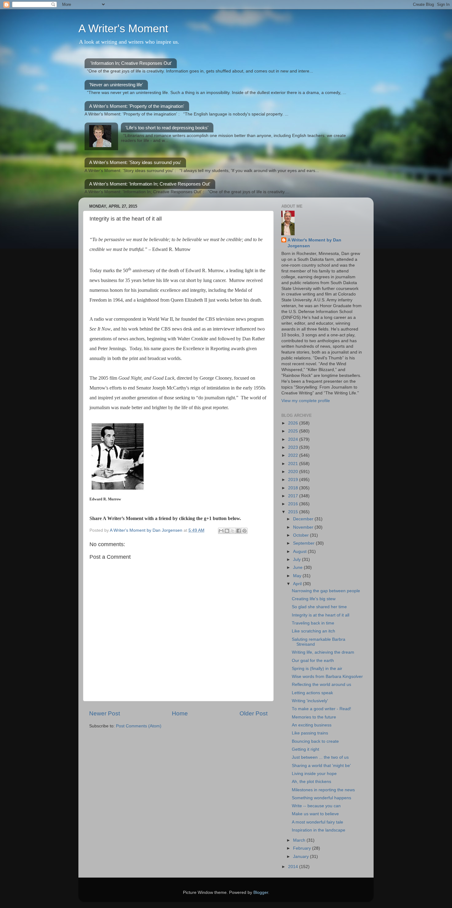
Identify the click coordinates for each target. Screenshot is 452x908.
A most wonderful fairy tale (317, 822)
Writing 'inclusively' (310, 701)
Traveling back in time (313, 623)
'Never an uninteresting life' (116, 84)
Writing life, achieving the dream (323, 652)
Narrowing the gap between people (326, 591)
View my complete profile (305, 400)
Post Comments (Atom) (138, 726)
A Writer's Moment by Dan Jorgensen (314, 243)
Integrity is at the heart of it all (320, 615)
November (304, 527)
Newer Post (104, 713)
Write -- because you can (316, 806)
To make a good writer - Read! (321, 708)
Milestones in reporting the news (323, 790)
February (302, 848)
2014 (293, 866)
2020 (293, 471)
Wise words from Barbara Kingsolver (327, 676)
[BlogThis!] (227, 531)
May (298, 575)
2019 (293, 479)
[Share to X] (233, 531)
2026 (293, 423)
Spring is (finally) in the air (317, 668)
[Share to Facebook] (239, 531)
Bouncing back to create (315, 741)
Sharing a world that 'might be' (321, 765)
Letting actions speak (312, 693)
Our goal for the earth (313, 660)
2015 (293, 512)
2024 (293, 439)
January (301, 856)
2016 (293, 504)
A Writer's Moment (123, 28)
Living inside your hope (314, 773)
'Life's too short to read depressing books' (166, 127)
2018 (293, 488)
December (304, 519)
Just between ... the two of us (320, 757)
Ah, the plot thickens (311, 781)
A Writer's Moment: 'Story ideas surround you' (135, 162)
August (300, 551)
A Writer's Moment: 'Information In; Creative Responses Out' (149, 183)
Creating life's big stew (313, 599)
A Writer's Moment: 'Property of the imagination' (136, 106)
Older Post (254, 713)
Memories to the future (314, 717)
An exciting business (311, 725)
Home (180, 713)
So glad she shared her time (319, 607)
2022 (293, 455)
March (300, 840)
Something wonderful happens (321, 798)
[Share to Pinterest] (244, 531)
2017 (293, 496)
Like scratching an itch (313, 631)
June (298, 567)
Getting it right (305, 749)
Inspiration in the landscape (318, 830)
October (301, 535)
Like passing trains (310, 733)
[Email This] (221, 531)
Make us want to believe (315, 814)
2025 (293, 431)
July (297, 559)
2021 (293, 463)
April (298, 583)
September (304, 543)
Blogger (260, 892)
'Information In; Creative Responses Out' (131, 63)
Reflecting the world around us (321, 684)
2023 (293, 447)
